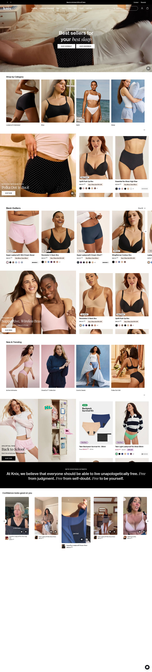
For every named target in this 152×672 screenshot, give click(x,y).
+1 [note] (97, 188)
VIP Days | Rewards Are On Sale (76, 2)
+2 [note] (95, 262)
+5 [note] (133, 454)
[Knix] (7, 8)
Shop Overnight (66, 46)
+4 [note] (59, 262)
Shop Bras (8, 330)
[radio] (80, 188)
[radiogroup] (88, 188)
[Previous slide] (4, 521)
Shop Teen (8, 458)
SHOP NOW (8, 193)
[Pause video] (148, 68)
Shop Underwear (85, 46)
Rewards (143, 2)
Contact (136, 2)
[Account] (142, 8)
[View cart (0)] (147, 8)
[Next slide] (144, 129)
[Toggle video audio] (21, 532)
